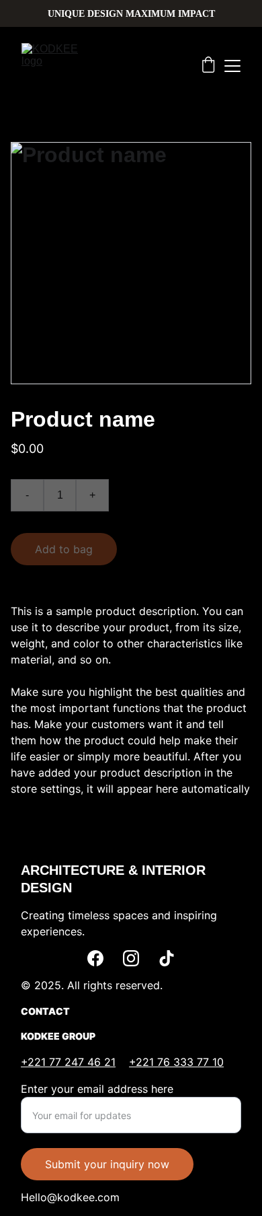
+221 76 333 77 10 (176, 1062)
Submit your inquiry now (107, 1164)
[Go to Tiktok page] (167, 958)
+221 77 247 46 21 (68, 1062)
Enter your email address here (97, 1089)
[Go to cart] (208, 66)
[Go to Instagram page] (131, 958)
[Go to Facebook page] (95, 958)
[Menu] (232, 66)
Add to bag (64, 549)
